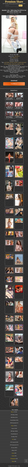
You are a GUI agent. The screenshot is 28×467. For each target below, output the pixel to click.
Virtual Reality (13, 420)
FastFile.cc (14, 84)
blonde (7, 62)
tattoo (22, 64)
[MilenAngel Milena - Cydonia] (19, 172)
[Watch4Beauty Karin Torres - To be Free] (19, 339)
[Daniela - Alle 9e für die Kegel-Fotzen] (19, 157)
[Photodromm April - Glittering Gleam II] (19, 307)
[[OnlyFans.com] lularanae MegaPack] (9, 200)
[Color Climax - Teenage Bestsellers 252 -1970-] (9, 245)
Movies (12, 411)
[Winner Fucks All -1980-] (19, 291)
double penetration (22, 62)
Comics (13, 455)
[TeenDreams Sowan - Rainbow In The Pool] (9, 363)
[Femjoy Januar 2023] (9, 234)
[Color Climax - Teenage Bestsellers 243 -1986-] (19, 186)
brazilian (16, 62)
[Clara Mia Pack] (9, 224)
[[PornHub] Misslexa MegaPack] (19, 143)
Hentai (13, 461)
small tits (19, 64)
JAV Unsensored (13, 444)
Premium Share (14, 1)
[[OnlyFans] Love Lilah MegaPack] (19, 245)
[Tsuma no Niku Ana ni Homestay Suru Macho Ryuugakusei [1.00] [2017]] (9, 143)
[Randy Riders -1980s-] (9, 339)
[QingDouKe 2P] (19, 200)
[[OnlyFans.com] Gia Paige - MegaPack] (9, 271)
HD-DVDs (13, 417)
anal (5, 62)
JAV (13, 439)
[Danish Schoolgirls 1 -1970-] (19, 328)
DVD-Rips (13, 414)
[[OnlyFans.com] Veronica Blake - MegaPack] (19, 377)
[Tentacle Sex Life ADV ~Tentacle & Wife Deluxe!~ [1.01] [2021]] (19, 279)
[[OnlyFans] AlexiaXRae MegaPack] (19, 129)
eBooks (13, 450)
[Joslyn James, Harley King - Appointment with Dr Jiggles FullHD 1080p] (19, 350)
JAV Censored (13, 442)
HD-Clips (12, 431)
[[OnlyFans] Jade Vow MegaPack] (9, 377)
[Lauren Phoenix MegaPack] (9, 157)
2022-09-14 (16, 56)
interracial (6, 64)
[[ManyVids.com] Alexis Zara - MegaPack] (14, 402)
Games (13, 453)
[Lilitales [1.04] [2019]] (9, 307)
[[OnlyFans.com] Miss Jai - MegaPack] (19, 212)
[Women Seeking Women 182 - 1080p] (9, 212)
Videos (15, 13)
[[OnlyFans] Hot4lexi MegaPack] (9, 172)
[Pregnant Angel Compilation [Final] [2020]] (9, 279)
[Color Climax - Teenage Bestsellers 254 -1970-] (19, 271)
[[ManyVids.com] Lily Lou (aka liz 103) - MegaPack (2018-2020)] (9, 328)
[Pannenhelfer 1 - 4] (9, 259)
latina (10, 64)
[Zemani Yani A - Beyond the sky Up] (19, 259)
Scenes (17, 13)
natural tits (14, 64)
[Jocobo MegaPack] (9, 319)
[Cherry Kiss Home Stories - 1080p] (19, 363)
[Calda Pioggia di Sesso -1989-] (19, 319)
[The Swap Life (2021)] (19, 390)
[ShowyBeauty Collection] (19, 234)
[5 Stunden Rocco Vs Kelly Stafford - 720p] (9, 350)
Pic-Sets (12, 447)
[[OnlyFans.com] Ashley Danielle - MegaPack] (9, 129)
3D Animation (12, 458)
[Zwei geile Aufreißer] (9, 390)
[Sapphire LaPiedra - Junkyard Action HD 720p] (9, 186)
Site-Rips (13, 436)
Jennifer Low (15, 57)
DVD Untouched (13, 422)
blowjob (11, 62)
